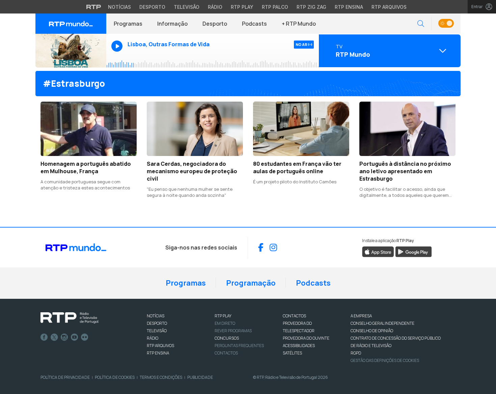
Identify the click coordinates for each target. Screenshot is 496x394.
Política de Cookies (115, 377)
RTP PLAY (223, 316)
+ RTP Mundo (299, 23)
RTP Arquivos (389, 7)
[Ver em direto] (70, 51)
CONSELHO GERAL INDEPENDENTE (382, 323)
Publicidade (200, 377)
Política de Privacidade (65, 377)
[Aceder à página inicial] (70, 24)
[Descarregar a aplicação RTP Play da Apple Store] (378, 251)
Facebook (44, 337)
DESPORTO (157, 323)
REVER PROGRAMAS (233, 331)
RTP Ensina (349, 7)
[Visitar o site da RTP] (93, 7)
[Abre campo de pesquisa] (420, 23)
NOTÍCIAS (155, 316)
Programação (251, 283)
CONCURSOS (227, 338)
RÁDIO (152, 338)
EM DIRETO (225, 323)
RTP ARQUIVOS (160, 345)
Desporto (152, 7)
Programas (128, 23)
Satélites (292, 353)
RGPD (356, 353)
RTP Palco (275, 7)
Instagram (64, 337)
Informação (172, 23)
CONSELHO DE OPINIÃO (372, 331)
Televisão (186, 7)
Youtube (74, 337)
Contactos (226, 353)
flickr (84, 337)
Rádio (215, 7)
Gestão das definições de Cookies (385, 360)
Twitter (54, 337)
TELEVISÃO (157, 331)
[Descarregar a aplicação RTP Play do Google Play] (413, 251)
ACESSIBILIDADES (299, 345)
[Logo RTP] (69, 318)
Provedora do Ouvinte (306, 338)
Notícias (119, 7)
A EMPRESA (361, 316)
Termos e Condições (161, 377)
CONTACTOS (294, 316)
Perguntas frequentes (239, 345)
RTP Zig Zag (311, 7)
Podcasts (254, 23)
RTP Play (242, 7)
